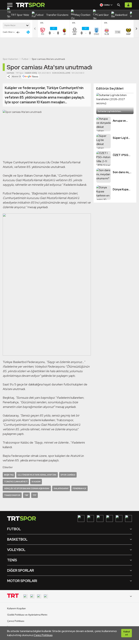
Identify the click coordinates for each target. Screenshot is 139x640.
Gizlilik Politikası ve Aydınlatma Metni (27, 614)
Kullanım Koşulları (16, 608)
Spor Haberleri (10, 58)
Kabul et (126, 633)
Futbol (25, 58)
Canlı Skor (8, 32)
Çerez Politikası (43, 635)
